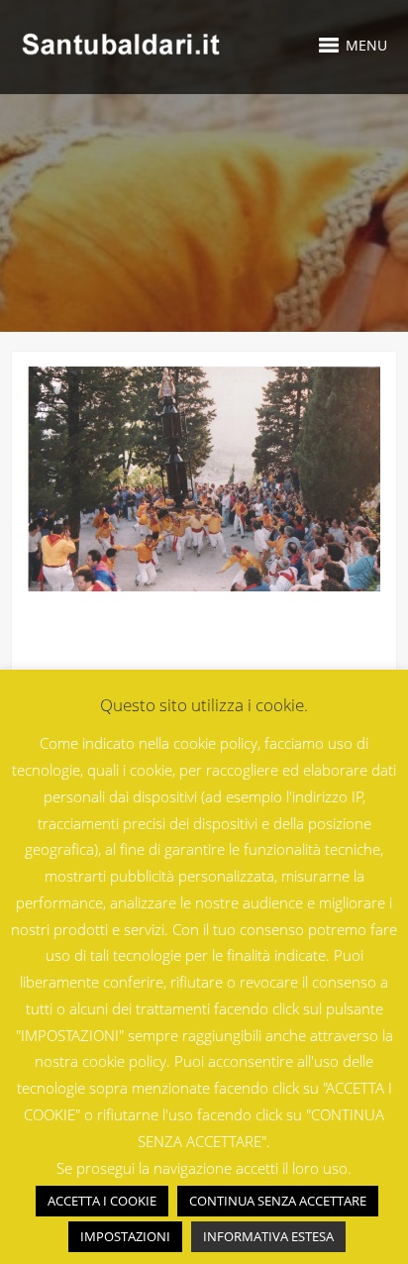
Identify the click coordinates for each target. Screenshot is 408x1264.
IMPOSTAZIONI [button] (125, 1236)
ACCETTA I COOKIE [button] (102, 1201)
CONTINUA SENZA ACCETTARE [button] (277, 1201)
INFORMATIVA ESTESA (268, 1236)
